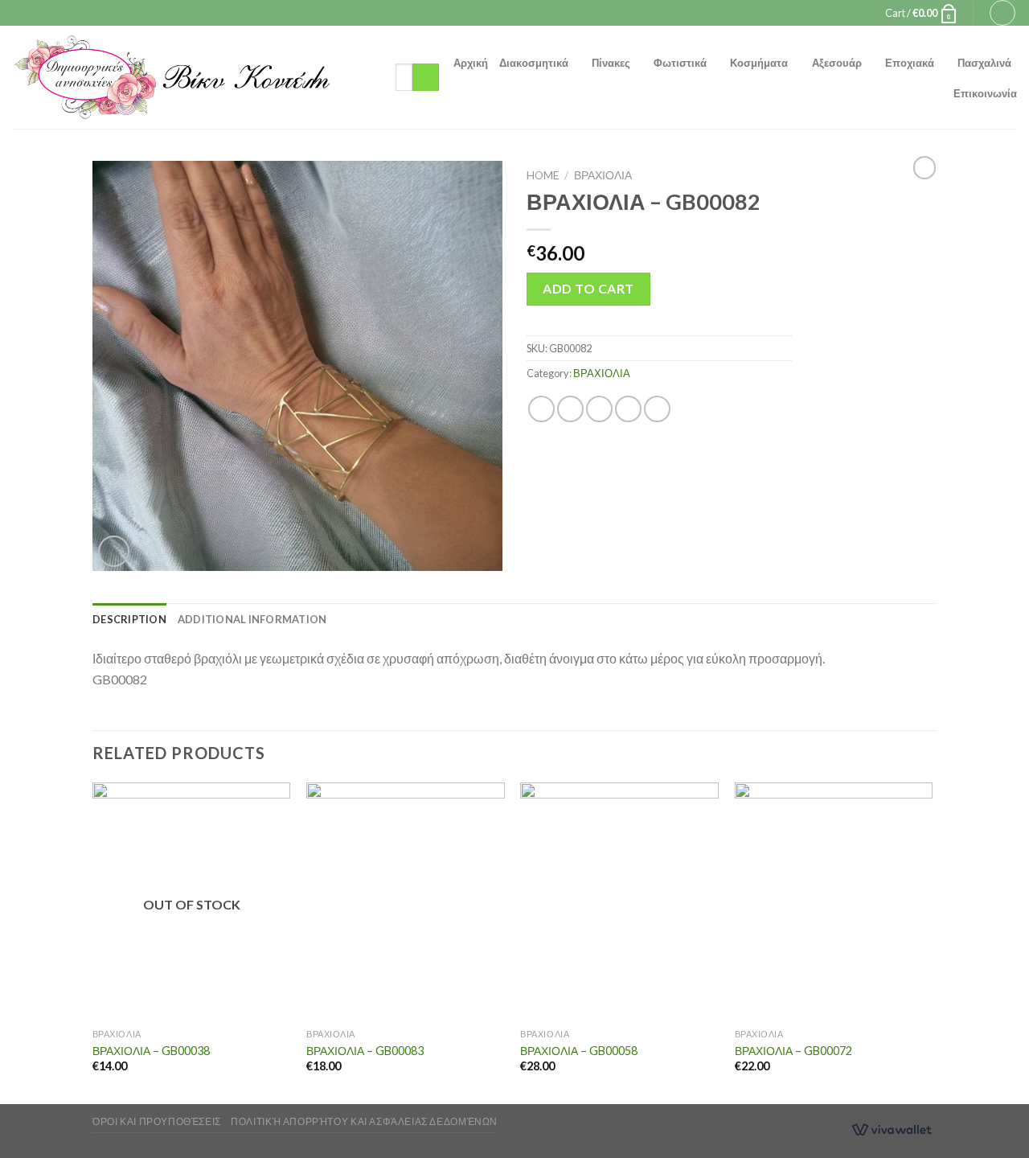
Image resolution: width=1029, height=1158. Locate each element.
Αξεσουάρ (837, 62)
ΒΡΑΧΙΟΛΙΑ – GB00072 (793, 1050)
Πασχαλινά (984, 62)
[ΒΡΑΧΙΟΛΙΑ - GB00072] (834, 901)
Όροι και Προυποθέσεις (156, 1121)
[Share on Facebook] (541, 409)
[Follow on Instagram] (514, 12)
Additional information (252, 619)
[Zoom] (113, 551)
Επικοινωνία (985, 93)
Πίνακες (611, 62)
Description (129, 619)
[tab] (129, 619)
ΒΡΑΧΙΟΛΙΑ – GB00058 (578, 1050)
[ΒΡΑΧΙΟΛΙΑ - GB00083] (405, 901)
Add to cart (588, 288)
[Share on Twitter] (570, 409)
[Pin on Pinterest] (628, 409)
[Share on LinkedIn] (657, 409)
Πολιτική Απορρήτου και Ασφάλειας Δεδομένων (364, 1121)
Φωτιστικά (680, 62)
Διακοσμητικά (533, 62)
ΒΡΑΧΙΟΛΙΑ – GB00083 (365, 1050)
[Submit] (425, 77)
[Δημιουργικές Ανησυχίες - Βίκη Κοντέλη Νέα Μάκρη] (191, 77)
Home (543, 175)
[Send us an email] (530, 12)
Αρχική (470, 62)
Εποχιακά (909, 62)
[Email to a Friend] (599, 409)
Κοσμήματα (759, 62)
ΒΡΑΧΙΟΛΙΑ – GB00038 (151, 1050)
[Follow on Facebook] (499, 12)
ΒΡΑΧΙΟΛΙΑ (603, 175)
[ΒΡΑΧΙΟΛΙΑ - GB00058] (619, 901)
